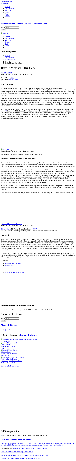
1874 (12, 78)
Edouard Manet (13, 80)
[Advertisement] (38, 134)
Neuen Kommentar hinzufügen (14, 272)
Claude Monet (5, 345)
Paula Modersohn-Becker (9, 359)
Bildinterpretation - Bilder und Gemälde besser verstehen (24, 24)
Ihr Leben (8, 329)
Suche (3, 27)
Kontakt (38, 448)
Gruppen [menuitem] (7, 12)
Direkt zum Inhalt (6, 1)
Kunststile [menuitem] (8, 10)
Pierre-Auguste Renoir (8, 362)
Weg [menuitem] (6, 14)
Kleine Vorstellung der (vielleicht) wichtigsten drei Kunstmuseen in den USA (25, 455)
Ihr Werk (7, 331)
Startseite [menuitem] (7, 7)
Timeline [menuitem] (7, 16)
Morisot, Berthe (9, 325)
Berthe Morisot (5, 341)
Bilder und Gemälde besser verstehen (16, 439)
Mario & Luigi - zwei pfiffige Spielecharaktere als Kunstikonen (20, 458)
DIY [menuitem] (6, 17)
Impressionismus (10, 265)
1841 (23, 88)
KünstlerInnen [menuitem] (9, 8)
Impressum (16, 448)
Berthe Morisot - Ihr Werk (13, 263)
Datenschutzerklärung (27, 448)
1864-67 (34, 229)
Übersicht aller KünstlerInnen (10, 366)
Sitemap (44, 448)
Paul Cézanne (5, 355)
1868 (5, 111)
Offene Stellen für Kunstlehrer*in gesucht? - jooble (17, 452)
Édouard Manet (5, 229)
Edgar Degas (5, 348)
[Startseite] (4, 3)
